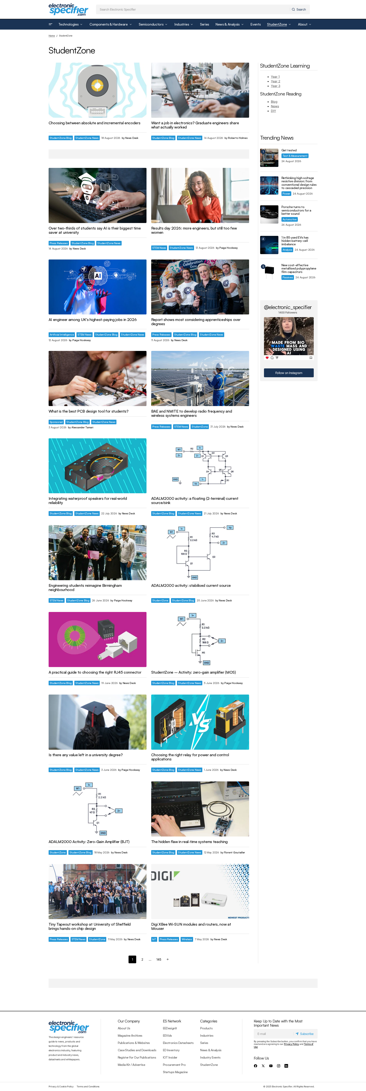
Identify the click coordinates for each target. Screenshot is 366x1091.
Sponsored (56, 422)
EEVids (167, 1035)
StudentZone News (87, 137)
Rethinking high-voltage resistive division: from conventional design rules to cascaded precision (299, 183)
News (275, 106)
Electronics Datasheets (178, 1043)
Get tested (289, 150)
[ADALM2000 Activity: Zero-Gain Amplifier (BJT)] (98, 808)
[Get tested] (269, 158)
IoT (154, 939)
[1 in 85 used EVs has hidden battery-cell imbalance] (269, 245)
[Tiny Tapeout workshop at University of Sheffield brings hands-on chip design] (98, 891)
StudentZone (200, 426)
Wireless (187, 939)
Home (52, 35)
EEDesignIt (170, 1028)
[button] (50, 24)
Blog (274, 102)
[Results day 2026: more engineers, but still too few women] (200, 195)
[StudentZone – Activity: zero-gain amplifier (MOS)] (200, 639)
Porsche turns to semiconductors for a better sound (296, 210)
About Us (124, 1028)
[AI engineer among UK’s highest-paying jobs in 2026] (98, 287)
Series (204, 1043)
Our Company (129, 1021)
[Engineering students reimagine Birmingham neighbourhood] (98, 552)
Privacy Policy (291, 1044)
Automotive (290, 219)
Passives (288, 277)
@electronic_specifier (288, 306)
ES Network (172, 1021)
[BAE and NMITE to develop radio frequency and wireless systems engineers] (200, 378)
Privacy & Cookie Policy (61, 1086)
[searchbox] (193, 9)
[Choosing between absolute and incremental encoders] (98, 90)
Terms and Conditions (88, 1086)
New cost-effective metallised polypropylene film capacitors (298, 269)
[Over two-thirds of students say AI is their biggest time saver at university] (98, 195)
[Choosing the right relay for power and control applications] (200, 722)
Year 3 (275, 86)
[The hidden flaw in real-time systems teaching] (200, 808)
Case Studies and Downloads (137, 1050)
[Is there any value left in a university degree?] (98, 722)
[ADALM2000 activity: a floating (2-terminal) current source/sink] (200, 465)
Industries (206, 1035)
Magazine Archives (130, 1035)
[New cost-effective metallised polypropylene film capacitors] (269, 273)
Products (206, 1028)
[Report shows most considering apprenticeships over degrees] (200, 287)
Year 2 (275, 81)
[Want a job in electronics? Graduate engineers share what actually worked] (200, 90)
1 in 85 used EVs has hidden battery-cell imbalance (295, 241)
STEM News (159, 247)
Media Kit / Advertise (131, 1065)
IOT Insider (170, 1057)
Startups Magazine (175, 1072)
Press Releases (59, 243)
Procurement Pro (174, 1065)
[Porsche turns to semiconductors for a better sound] (269, 214)
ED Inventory (171, 1050)
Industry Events (210, 1057)
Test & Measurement (295, 155)
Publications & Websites (134, 1043)
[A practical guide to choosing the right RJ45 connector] (98, 639)
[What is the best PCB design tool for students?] (98, 378)
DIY (273, 111)
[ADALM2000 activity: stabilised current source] (200, 552)
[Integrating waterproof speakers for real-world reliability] (98, 465)
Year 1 (275, 77)
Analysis (287, 249)
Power (286, 193)
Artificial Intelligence (62, 334)
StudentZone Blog (61, 137)
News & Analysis (210, 1050)
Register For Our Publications (137, 1057)
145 (158, 959)
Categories (208, 1021)
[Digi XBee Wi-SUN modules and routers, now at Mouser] (200, 891)
